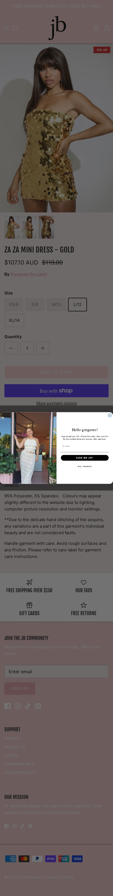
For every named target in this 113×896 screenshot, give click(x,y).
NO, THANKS (85, 466)
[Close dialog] (110, 415)
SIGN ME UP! (85, 457)
